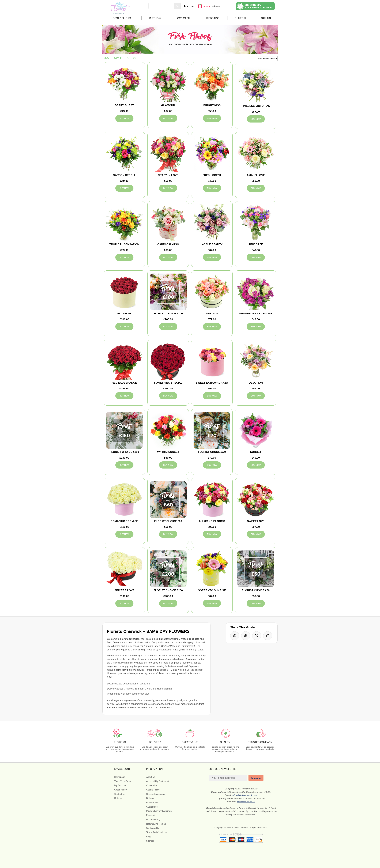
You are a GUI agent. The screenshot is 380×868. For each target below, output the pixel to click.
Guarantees (152, 806)
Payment (150, 815)
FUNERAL (240, 18)
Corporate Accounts (156, 794)
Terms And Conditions (156, 832)
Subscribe (256, 778)
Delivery (150, 798)
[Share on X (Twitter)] (256, 635)
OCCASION (183, 18)
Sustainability (152, 828)
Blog (148, 836)
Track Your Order (122, 781)
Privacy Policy (153, 819)
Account (190, 6)
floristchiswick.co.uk (246, 801)
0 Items (216, 6)
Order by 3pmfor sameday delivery (258, 6)
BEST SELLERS (122, 18)
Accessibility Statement (157, 781)
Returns (118, 798)
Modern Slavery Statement (159, 811)
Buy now (124, 118)
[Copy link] (267, 635)
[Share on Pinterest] (245, 635)
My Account (120, 785)
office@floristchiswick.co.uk (245, 795)
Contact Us (119, 794)
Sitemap (150, 840)
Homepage (119, 777)
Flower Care (152, 802)
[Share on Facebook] (234, 635)
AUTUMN (266, 18)
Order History (121, 789)
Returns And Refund (156, 824)
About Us (150, 777)
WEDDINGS (212, 18)
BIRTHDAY (155, 18)
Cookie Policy (153, 789)
